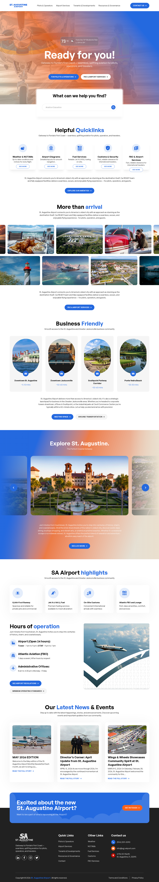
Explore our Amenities (78, 191)
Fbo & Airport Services (78, 307)
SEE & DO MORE (78, 546)
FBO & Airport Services (95, 77)
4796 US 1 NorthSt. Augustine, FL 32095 (126, 855)
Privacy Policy (138, 878)
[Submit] (113, 107)
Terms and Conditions (118, 878)
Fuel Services (93, 851)
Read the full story (22, 771)
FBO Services (93, 861)
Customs (92, 856)
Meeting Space (61, 417)
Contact (61, 861)
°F (67, 41)
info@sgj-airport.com (126, 848)
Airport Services (63, 5)
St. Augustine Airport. (41, 878)
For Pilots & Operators (62, 77)
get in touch (131, 808)
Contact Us (138, 6)
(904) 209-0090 (123, 842)
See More (23, 166)
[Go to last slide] (13, 487)
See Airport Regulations (24, 683)
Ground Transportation (90, 417)
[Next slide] (145, 487)
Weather (91, 841)
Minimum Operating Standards (27, 691)
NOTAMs (92, 846)
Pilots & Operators (45, 5)
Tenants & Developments (84, 5)
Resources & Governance (109, 5)
